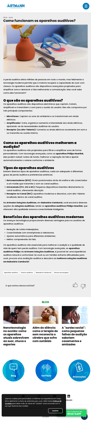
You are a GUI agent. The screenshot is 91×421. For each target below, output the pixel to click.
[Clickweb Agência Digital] (45, 417)
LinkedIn (68, 400)
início (5, 17)
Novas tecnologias (61, 272)
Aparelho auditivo (11, 272)
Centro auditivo (27, 272)
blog (11, 17)
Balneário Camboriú (43, 272)
